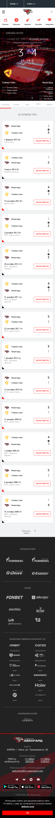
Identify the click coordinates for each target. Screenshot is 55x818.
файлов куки (27, 806)
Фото (27, 104)
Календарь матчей (14, 33)
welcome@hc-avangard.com (27, 771)
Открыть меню (7, 12)
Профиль (51, 12)
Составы (16, 104)
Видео (38, 104)
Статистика (5, 104)
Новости (49, 104)
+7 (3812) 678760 (45, 760)
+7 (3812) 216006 (29, 760)
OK (27, 813)
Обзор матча (42, 141)
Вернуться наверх (26, 532)
